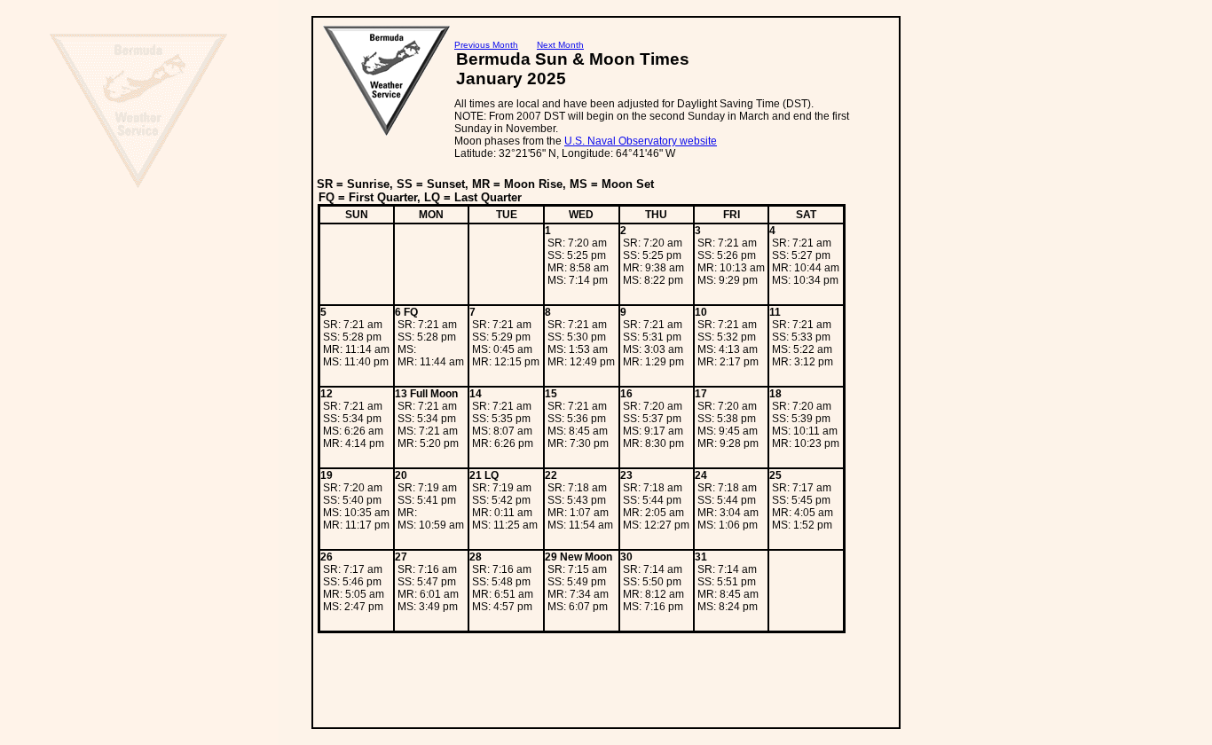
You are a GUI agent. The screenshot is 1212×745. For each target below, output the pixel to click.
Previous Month (486, 45)
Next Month (560, 45)
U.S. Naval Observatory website (640, 141)
